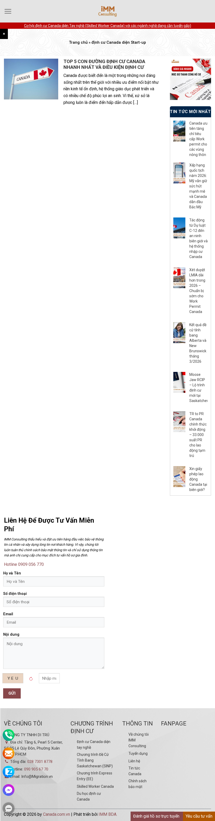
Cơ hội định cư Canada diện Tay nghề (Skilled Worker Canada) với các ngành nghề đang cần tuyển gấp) (107, 26)
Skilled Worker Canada (95, 786)
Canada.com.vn (56, 814)
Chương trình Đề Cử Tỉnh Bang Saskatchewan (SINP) (95, 760)
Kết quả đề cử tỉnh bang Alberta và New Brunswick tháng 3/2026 (197, 343)
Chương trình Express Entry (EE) (94, 776)
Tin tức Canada (134, 771)
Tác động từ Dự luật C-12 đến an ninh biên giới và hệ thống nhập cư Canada (198, 238)
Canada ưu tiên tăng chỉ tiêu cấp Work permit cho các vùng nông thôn (198, 139)
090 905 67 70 (36, 769)
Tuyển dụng (138, 753)
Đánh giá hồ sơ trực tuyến (156, 816)
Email (8, 614)
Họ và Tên (12, 573)
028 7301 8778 (39, 761)
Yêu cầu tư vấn (199, 816)
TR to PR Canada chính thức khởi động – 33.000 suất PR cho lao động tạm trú (198, 435)
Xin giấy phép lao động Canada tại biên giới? (198, 479)
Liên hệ (134, 761)
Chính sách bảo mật (137, 784)
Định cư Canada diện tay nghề (93, 745)
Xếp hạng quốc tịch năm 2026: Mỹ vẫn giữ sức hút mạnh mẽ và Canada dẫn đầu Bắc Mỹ (198, 186)
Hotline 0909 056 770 (24, 564)
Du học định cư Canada (89, 796)
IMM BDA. (108, 814)
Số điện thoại (15, 593)
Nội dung (11, 634)
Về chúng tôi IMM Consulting (138, 740)
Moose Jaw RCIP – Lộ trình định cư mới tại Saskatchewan (198, 387)
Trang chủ (78, 42)
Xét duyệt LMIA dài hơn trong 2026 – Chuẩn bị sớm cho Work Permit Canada (197, 291)
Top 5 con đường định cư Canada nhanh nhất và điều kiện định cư (104, 64)
